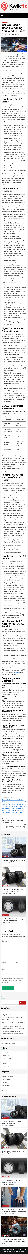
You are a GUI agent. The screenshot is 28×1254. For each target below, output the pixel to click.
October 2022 (6, 1066)
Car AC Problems (7, 804)
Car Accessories (6, 1079)
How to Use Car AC (20, 802)
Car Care (4, 1082)
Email (17, 962)
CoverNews (11, 1251)
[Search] (25, 15)
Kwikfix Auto (15, 34)
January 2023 (5, 1063)
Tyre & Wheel (5, 22)
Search (3, 997)
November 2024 (6, 1061)
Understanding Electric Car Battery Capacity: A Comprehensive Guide (16, 826)
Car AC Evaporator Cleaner (14, 806)
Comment (5, 941)
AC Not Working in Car (9, 800)
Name (4, 962)
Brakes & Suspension (7, 1076)
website (16, 672)
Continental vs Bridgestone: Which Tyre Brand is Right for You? (12, 1018)
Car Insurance (5, 1085)
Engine (4, 1088)
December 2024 (6, 1058)
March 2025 (5, 1053)
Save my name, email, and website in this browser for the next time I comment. (13, 981)
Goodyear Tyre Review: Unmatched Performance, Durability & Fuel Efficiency (13, 1027)
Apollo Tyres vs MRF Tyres (14, 812)
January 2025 (5, 1055)
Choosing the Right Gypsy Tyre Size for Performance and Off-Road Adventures (12, 1032)
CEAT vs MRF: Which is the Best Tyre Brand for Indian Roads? (13, 1023)
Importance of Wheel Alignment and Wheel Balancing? (12, 820)
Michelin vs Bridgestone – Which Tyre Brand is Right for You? (14, 1014)
